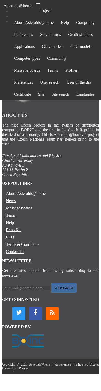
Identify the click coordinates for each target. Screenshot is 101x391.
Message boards (27, 70)
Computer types (27, 58)
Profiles (71, 70)
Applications (24, 46)
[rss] (52, 313)
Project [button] (45, 10)
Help (65, 22)
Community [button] (57, 58)
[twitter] (18, 313)
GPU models (52, 46)
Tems (10, 215)
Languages (85, 94)
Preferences (23, 34)
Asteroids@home (18, 6)
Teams (52, 70)
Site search (60, 94)
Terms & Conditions (22, 244)
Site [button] (41, 94)
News (11, 200)
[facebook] (35, 313)
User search (49, 82)
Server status (50, 34)
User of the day (79, 82)
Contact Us (15, 251)
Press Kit (13, 230)
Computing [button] (85, 22)
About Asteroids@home (34, 22)
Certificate (22, 94)
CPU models (80, 46)
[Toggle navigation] (38, 3)
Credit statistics (80, 34)
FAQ (10, 237)
